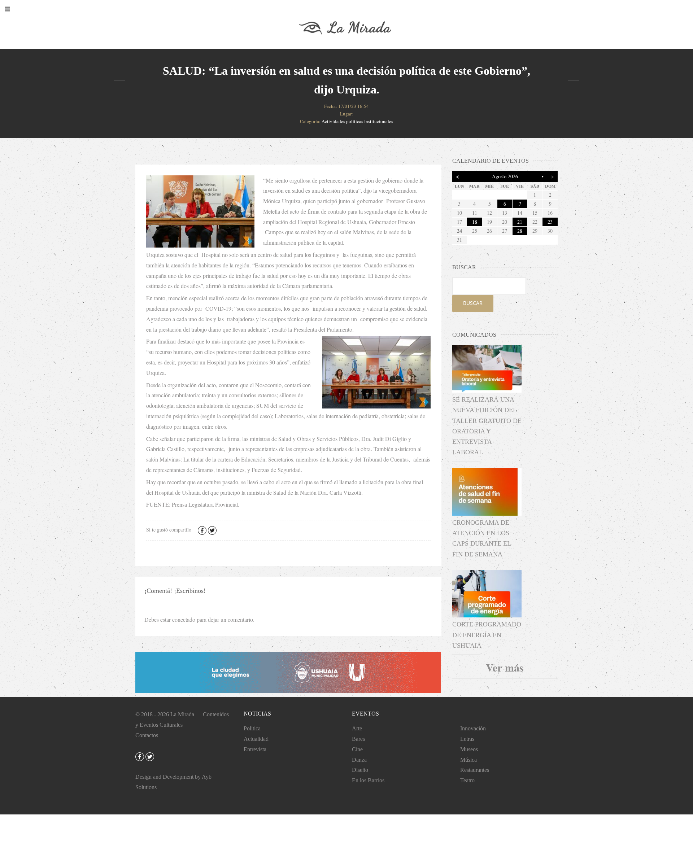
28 (519, 230)
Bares (358, 739)
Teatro (467, 780)
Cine (357, 749)
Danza (359, 760)
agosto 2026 (505, 176)
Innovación (473, 728)
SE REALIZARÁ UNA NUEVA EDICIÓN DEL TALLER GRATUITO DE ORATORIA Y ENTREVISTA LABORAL (487, 426)
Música (468, 760)
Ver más (505, 667)
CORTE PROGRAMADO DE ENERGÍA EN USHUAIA (486, 635)
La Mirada (182, 714)
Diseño (360, 770)
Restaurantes (474, 770)
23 (550, 221)
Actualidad (256, 739)
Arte (357, 728)
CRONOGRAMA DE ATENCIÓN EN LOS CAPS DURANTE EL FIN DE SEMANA (481, 538)
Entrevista (255, 749)
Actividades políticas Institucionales (357, 121)
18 (474, 221)
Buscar (473, 303)
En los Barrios (368, 780)
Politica (252, 728)
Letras (467, 739)
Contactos (146, 735)
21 (519, 221)
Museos (469, 749)
